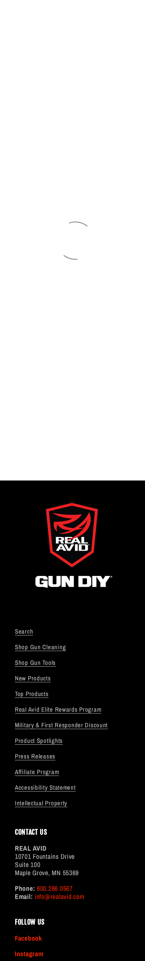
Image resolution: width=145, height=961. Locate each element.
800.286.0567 (55, 888)
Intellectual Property (41, 803)
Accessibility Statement (45, 787)
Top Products (32, 694)
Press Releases (35, 756)
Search (24, 631)
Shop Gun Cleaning (40, 647)
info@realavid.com (59, 896)
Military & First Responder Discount (61, 725)
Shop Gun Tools (35, 663)
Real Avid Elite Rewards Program (58, 709)
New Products (33, 678)
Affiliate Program (37, 772)
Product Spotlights (39, 741)
